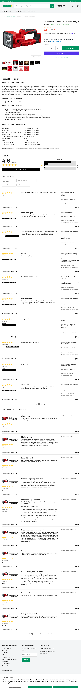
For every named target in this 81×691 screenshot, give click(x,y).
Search (4, 668)
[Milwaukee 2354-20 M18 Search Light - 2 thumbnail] (9, 62)
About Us (4, 650)
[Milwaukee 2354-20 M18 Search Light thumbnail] (4, 62)
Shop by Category (7, 11)
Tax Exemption (6, 663)
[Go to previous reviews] (36, 404)
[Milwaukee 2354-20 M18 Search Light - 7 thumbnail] (37, 62)
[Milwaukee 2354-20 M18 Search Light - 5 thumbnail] (26, 62)
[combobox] (9, 180)
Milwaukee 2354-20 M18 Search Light (13, 419)
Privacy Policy (8, 683)
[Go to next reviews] (44, 404)
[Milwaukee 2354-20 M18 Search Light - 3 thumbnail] (15, 62)
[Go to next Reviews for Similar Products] (51, 634)
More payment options (61, 57)
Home (4, 16)
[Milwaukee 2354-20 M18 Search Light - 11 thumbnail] (20, 68)
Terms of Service (6, 666)
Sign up (25, 659)
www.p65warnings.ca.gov (55, 148)
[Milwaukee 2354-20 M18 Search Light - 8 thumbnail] (4, 68)
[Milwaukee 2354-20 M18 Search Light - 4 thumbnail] (20, 62)
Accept (40, 687)
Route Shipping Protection (9, 659)
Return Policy (5, 655)
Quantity (46, 44)
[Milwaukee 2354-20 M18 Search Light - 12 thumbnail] (26, 68)
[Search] (52, 6)
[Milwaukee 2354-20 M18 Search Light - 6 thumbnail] (32, 62)
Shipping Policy (6, 657)
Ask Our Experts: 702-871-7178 (9, 1)
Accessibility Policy (7, 670)
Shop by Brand (20, 11)
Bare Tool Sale (11, 16)
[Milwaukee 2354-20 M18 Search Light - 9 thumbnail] (9, 68)
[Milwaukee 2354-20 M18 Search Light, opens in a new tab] (5, 418)
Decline (65, 687)
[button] (60, 162)
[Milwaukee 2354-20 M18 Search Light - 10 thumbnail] (15, 68)
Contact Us (5, 652)
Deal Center (31, 11)
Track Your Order (73, 1)
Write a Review (21, 169)
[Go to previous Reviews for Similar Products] (29, 634)
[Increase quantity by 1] (57, 48)
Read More (34, 521)
